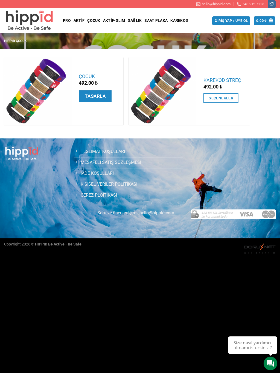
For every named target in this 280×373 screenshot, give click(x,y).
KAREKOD (179, 20)
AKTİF (79, 20)
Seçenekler (221, 98)
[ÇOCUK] (38, 91)
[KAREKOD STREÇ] (162, 91)
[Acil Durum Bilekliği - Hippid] (29, 20)
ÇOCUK (93, 20)
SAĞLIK (135, 20)
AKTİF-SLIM (114, 20)
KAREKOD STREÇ (222, 80)
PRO (67, 20)
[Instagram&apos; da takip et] (272, 4)
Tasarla (95, 96)
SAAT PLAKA (156, 20)
